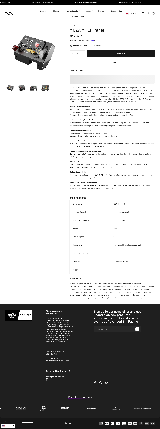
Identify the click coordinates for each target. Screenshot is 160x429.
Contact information (41, 425)
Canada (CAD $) (72, 423)
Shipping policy (32, 425)
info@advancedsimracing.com (57, 361)
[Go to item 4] (45, 88)
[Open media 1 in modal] (33, 52)
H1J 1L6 (48, 380)
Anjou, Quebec (51, 378)
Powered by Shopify (27, 422)
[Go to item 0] (10, 88)
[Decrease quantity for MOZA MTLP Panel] (72, 54)
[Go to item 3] (33, 88)
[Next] (56, 57)
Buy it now (112, 62)
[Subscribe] (137, 329)
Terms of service (23, 425)
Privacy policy (16, 425)
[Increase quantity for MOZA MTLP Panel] (82, 54)
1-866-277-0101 (52, 359)
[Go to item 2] (22, 88)
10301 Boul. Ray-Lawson (55, 376)
